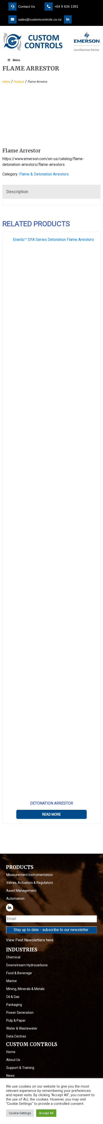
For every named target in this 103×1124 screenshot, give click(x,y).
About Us (13, 1060)
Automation (15, 898)
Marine (11, 981)
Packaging (14, 1005)
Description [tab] (17, 191)
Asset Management (21, 890)
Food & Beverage (19, 973)
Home (6, 81)
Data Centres (16, 1036)
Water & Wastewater (21, 1028)
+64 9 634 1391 (65, 6)
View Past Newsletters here (29, 940)
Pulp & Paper (16, 1020)
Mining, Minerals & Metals (25, 989)
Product (19, 81)
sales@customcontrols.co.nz (39, 19)
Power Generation (20, 1012)
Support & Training (20, 1068)
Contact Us (26, 6)
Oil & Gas (12, 997)
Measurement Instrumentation (29, 875)
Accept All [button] (46, 1113)
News (10, 1076)
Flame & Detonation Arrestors (44, 174)
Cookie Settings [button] (20, 1113)
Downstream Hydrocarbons (27, 965)
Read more (51, 814)
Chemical (13, 957)
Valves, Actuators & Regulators (29, 883)
